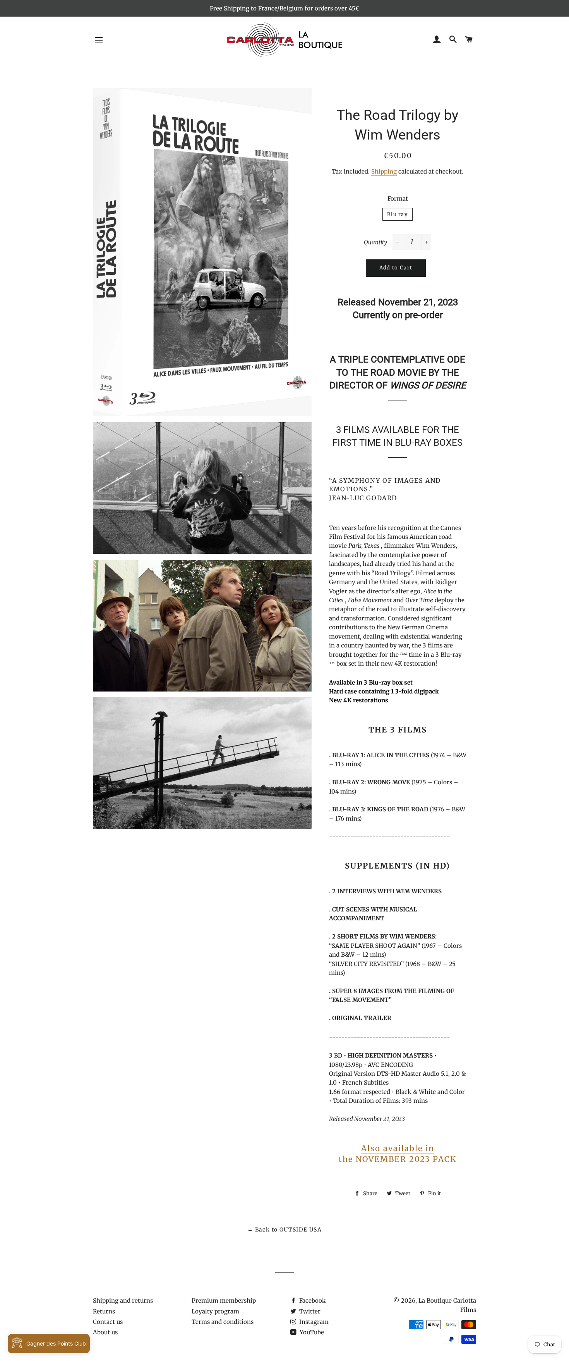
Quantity (375, 242)
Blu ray (397, 214)
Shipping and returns (123, 1300)
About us (105, 1332)
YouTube (311, 1332)
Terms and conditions (223, 1321)
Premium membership (224, 1300)
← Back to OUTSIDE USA (284, 1229)
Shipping (384, 171)
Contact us (108, 1321)
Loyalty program (215, 1311)
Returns (104, 1311)
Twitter (309, 1311)
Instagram (313, 1321)
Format (397, 198)
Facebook (312, 1300)
